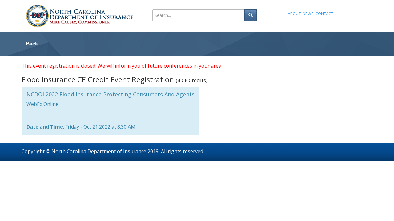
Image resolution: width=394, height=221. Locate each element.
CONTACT (324, 13)
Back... (34, 44)
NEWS (308, 13)
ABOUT (294, 13)
